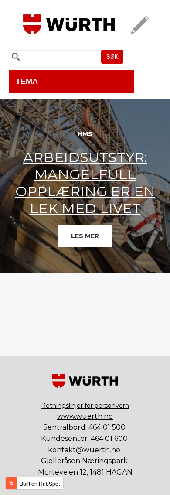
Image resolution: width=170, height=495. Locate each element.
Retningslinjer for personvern (85, 406)
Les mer (85, 236)
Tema (27, 81)
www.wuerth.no (85, 416)
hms (85, 134)
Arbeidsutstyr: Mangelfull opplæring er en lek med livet (85, 183)
